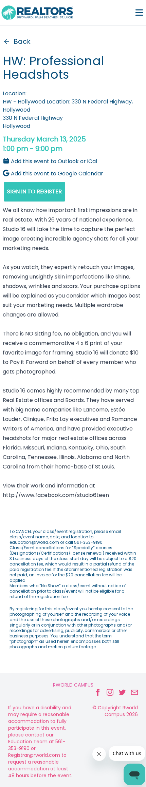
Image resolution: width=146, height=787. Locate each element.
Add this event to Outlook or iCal (54, 161)
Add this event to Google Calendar (57, 173)
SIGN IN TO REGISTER (34, 191)
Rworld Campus (73, 685)
